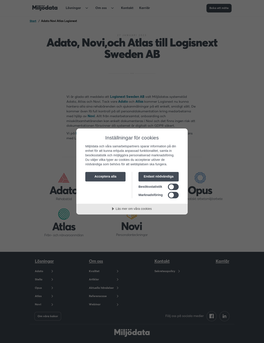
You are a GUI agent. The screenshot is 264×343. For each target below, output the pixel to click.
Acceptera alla (105, 176)
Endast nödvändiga (158, 176)
